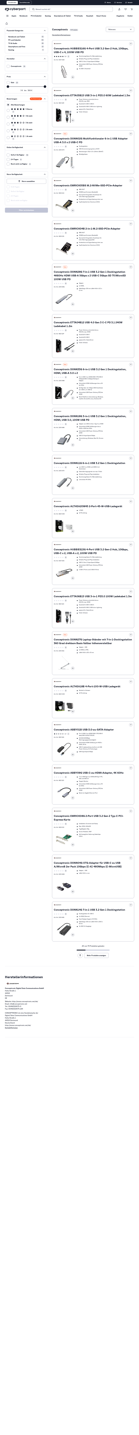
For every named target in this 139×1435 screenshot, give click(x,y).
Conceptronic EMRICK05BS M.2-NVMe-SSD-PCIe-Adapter (88, 185)
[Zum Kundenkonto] (119, 9)
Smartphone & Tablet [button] (62, 16)
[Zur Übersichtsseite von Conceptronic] (57, 43)
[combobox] (118, 29)
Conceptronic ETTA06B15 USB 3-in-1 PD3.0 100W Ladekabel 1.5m (93, 596)
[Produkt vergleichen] (72, 77)
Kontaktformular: (11, 1028)
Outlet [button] (130, 16)
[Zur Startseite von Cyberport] (15, 9)
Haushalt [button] (89, 16)
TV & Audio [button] (78, 16)
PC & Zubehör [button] (36, 16)
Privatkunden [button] (12, 2)
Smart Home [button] (101, 16)
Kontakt (130, 2)
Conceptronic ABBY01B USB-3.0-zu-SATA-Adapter (84, 729)
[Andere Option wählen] (130, 29)
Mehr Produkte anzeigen (96, 955)
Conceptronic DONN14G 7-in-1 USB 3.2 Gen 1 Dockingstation (89, 909)
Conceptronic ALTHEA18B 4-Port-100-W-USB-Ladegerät (87, 686)
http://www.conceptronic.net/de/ (25, 1001)
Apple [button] (14, 16)
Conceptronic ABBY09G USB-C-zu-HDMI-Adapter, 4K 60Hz (89, 772)
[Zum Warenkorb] (131, 9)
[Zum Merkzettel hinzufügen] (130, 43)
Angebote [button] (120, 16)
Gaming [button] (48, 16)
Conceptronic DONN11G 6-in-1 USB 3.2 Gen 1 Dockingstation (89, 463)
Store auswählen (28, 181)
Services (119, 2)
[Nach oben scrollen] (80, 955)
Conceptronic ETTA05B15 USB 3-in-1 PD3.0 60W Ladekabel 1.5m (92, 95)
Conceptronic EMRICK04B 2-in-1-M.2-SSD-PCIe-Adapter (87, 228)
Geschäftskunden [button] (25, 2)
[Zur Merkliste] (125, 9)
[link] (93, 62)
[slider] (8, 86)
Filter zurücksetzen (33, 209)
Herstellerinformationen (61, 35)
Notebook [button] (23, 16)
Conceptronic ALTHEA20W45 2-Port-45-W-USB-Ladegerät (88, 506)
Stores (109, 2)
